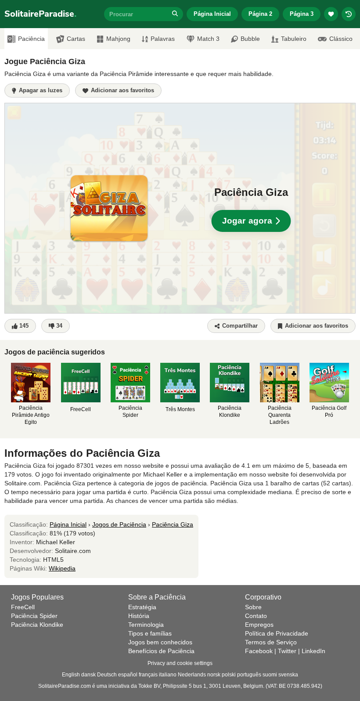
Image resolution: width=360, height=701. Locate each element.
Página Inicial (212, 14)
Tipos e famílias (150, 633)
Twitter (287, 650)
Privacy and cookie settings (180, 663)
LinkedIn (313, 650)
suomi (270, 675)
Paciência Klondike (37, 624)
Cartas (76, 38)
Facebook (259, 650)
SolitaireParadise (40, 14)
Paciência (31, 38)
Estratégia (142, 607)
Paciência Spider (34, 615)
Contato (256, 615)
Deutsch (107, 675)
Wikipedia (62, 568)
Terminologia (146, 624)
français (148, 675)
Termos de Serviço (271, 642)
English (71, 675)
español (127, 675)
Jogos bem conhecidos (160, 642)
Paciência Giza (172, 524)
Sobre (253, 607)
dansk (88, 675)
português (249, 675)
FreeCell (23, 607)
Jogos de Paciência (119, 524)
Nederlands (192, 675)
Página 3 (301, 14)
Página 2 (260, 14)
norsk (213, 675)
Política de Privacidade (276, 633)
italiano (167, 675)
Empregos (259, 624)
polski (229, 675)
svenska (288, 675)
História (138, 615)
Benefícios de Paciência (161, 650)
